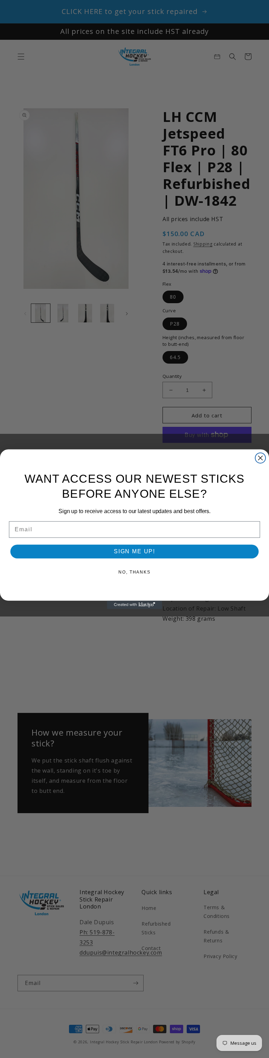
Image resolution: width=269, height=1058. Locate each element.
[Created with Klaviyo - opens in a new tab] (134, 604)
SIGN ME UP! (134, 551)
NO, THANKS (134, 572)
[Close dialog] (260, 458)
